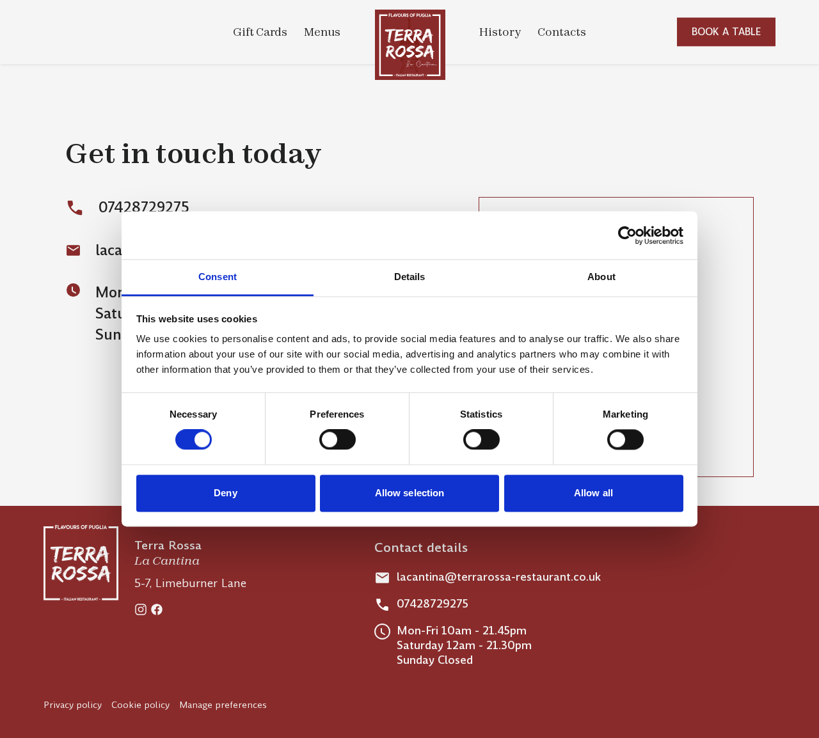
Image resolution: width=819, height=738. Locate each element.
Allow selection (410, 492)
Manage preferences (223, 704)
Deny (225, 492)
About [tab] (601, 276)
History (500, 31)
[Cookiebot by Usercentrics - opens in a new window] (627, 235)
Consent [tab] (217, 276)
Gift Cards (260, 31)
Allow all (593, 492)
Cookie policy (140, 704)
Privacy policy (73, 704)
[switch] (337, 440)
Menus (322, 31)
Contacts (561, 31)
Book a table (726, 32)
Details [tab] (409, 276)
